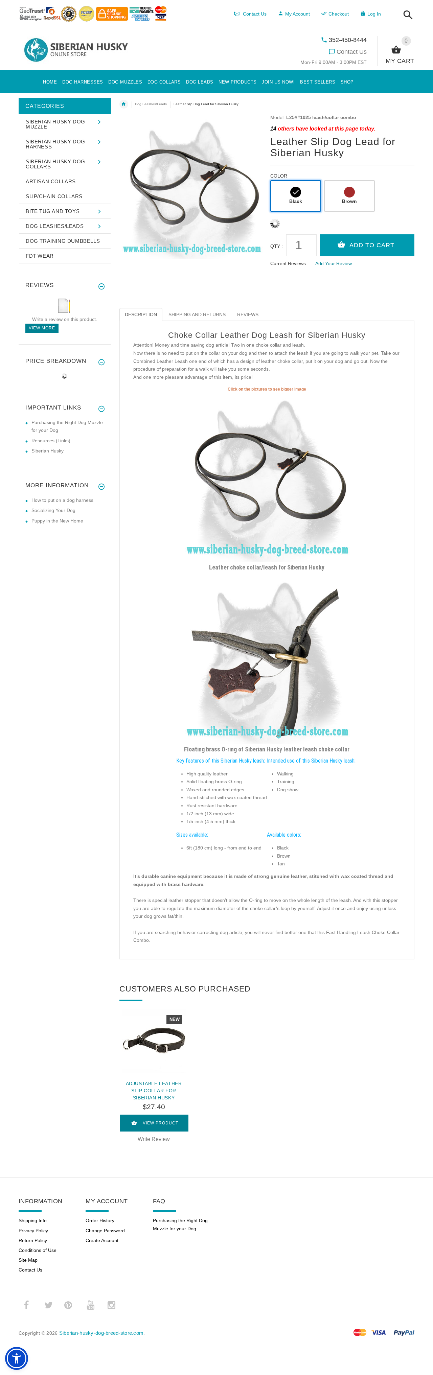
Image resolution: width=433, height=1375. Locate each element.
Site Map (28, 1260)
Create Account (102, 1240)
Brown (349, 201)
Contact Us (352, 51)
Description (141, 314)
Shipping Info (33, 1220)
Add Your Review (333, 263)
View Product (160, 1123)
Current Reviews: (288, 263)
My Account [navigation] (297, 14)
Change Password (105, 1230)
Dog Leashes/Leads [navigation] (151, 104)
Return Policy (33, 1240)
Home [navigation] (123, 104)
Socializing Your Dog (53, 510)
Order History (100, 1220)
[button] (406, 15)
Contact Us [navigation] (255, 14)
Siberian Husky (47, 450)
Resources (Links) (50, 440)
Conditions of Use (37, 1250)
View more (42, 328)
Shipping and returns (197, 314)
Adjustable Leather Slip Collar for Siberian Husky (154, 1090)
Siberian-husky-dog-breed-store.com (101, 1333)
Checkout (338, 14)
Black (295, 201)
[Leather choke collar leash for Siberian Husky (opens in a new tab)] (266, 477)
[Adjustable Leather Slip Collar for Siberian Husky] (153, 1041)
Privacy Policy (33, 1230)
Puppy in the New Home (57, 520)
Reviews (247, 314)
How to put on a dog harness (62, 500)
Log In (374, 14)
